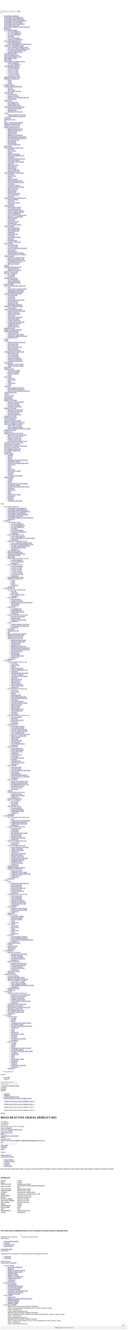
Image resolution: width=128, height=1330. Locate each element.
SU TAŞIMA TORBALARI (12, 450)
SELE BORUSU (12, 251)
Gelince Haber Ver (6, 1155)
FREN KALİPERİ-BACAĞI (16, 155)
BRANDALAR (12, 133)
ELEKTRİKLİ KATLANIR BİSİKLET (15, 20)
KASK (6, 341)
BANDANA (11, 469)
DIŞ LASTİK (11, 275)
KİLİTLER (7, 118)
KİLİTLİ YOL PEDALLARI (16, 259)
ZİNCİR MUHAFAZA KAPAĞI (17, 137)
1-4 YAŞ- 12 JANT (13, 69)
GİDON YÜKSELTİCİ (14, 242)
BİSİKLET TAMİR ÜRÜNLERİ (13, 306)
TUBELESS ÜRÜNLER (11, 331)
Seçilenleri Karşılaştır (6, 1249)
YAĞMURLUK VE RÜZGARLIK (18, 460)
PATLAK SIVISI (12, 295)
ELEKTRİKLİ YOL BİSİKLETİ (13, 22)
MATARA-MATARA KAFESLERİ (14, 107)
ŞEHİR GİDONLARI (14, 229)
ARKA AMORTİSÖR (14, 281)
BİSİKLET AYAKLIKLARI (12, 124)
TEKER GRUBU (9, 206)
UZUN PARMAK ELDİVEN (16, 389)
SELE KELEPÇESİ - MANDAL (17, 254)
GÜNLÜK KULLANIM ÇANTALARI (15, 446)
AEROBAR (11, 232)
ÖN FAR (10, 88)
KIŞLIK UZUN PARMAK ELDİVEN (19, 391)
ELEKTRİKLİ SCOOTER (11, 25)
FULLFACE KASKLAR (15, 347)
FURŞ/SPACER (12, 240)
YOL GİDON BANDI (14, 237)
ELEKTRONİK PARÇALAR (12, 267)
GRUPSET (11, 196)
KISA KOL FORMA (14, 372)
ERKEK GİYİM (8, 477)
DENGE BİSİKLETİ (14, 68)
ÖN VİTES (11, 149)
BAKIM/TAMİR (9, 284)
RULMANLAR (12, 223)
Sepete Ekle (4, 1145)
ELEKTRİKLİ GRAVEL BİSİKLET (14, 24)
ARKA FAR (11, 89)
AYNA (6, 113)
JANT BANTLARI (13, 221)
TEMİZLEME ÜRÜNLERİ (15, 292)
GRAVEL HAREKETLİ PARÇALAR (15, 198)
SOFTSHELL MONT (14, 461)
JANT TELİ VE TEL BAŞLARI (17, 215)
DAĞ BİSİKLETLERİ (10, 30)
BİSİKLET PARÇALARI (15, 1272)
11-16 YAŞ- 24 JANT (14, 75)
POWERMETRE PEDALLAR (16, 261)
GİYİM (6, 339)
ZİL (5, 121)
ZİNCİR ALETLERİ (13, 326)
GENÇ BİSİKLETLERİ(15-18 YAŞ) (14, 61)
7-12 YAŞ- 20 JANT (13, 74)
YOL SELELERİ (12, 246)
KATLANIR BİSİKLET (14, 42)
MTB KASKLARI (13, 345)
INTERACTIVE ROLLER (15, 410)
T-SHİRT (10, 455)
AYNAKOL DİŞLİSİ (14, 160)
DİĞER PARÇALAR (14, 171)
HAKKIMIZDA (12, 1284)
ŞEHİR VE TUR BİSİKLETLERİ (14, 46)
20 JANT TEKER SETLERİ (16, 212)
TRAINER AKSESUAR (15, 406)
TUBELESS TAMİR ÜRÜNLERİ (17, 336)
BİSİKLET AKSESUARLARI (16, 1270)
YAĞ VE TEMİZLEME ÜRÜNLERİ (14, 286)
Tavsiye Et (4, 1156)
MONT (10, 458)
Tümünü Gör (11, 519)
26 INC (10, 83)
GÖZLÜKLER (8, 363)
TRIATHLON (8, 397)
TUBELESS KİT (12, 337)
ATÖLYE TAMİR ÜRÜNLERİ (13, 309)
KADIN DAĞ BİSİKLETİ (15, 39)
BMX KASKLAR (13, 348)
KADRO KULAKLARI (11, 272)
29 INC (10, 82)
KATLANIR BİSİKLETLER (12, 41)
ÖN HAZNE (11, 220)
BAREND (11, 239)
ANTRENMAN (8, 399)
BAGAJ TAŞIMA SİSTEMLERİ (13, 122)
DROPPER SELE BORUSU (16, 253)
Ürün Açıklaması (8, 1159)
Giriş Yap (3, 1087)
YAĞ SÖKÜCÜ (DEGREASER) (17, 289)
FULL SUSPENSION (14, 38)
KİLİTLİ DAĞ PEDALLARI (16, 257)
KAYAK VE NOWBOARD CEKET (18, 463)
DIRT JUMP (7, 60)
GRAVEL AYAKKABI (14, 358)
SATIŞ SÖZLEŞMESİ (14, 1289)
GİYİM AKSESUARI (10, 392)
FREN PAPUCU (12, 166)
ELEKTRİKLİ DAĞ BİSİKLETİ (13, 17)
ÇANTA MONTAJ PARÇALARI (17, 441)
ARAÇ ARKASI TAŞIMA (15, 427)
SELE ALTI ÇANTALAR (15, 436)
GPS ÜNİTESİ (12, 99)
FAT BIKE (11, 36)
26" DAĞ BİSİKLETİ (14, 31)
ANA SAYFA (12, 1297)
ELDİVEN (7, 386)
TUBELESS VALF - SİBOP (16, 334)
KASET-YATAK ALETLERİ (16, 322)
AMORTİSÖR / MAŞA (11, 278)
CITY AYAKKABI (13, 356)
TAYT (9, 466)
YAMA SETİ (11, 297)
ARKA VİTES (12, 151)
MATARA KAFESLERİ (15, 108)
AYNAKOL (11, 157)
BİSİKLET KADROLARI (11, 79)
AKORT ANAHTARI (14, 314)
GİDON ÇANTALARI (14, 438)
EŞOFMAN (11, 488)
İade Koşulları (8, 1166)
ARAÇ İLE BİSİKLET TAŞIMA (13, 424)
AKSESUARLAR (9, 85)
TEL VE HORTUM (13, 170)
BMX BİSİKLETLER (10, 58)
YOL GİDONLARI (13, 231)
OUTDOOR (7, 452)
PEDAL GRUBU (9, 256)
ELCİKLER (11, 235)
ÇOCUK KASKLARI (14, 350)
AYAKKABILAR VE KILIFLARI (14, 352)
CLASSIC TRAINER (14, 405)
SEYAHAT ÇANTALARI (11, 447)
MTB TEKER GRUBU (14, 207)
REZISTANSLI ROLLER (15, 411)
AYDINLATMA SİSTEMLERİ (13, 86)
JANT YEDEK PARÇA (14, 224)
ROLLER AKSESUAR (14, 414)
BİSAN (3, 1113)
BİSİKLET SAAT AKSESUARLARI (18, 97)
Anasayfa (6, 1093)
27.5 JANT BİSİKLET (14, 64)
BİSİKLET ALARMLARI (15, 135)
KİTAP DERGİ (12, 143)
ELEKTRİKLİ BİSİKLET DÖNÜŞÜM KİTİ (17, 27)
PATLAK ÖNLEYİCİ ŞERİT (16, 300)
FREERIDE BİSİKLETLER (12, 77)
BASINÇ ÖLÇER (13, 303)
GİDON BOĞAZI (13, 234)
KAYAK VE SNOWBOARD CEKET (18, 486)
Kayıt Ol (6, 1079)
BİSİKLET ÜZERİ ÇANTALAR (13, 433)
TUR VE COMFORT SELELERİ (17, 248)
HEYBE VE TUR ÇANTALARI (17, 435)
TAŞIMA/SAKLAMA (10, 417)
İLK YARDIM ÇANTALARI (12, 449)
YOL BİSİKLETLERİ (10, 53)
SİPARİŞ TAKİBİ (13, 1303)
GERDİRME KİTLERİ (14, 323)
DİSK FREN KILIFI (13, 319)
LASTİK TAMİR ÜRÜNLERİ (13, 293)
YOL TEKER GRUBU (14, 209)
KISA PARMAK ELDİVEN (16, 388)
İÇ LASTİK (11, 276)
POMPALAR (8, 100)
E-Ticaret (59, 1327)
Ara (19, 11)
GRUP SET (11, 163)
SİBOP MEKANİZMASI (15, 304)
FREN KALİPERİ (13, 199)
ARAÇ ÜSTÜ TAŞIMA (14, 425)
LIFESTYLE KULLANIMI (15, 366)
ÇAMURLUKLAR (9, 119)
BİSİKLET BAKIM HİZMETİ (13, 330)
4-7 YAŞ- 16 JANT (13, 72)
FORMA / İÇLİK (9, 369)
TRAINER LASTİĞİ (10, 416)
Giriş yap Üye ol (8, 1071)
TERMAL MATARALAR (15, 111)
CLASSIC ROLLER (13, 413)
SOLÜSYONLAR (13, 301)
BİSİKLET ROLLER (10, 408)
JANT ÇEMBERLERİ (14, 213)
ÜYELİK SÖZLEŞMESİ (15, 1287)
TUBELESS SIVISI (13, 333)
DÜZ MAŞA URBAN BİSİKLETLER (19, 49)
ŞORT (9, 381)
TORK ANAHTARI (13, 312)
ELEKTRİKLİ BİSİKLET (11, 16)
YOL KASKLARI (13, 344)
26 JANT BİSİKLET (14, 63)
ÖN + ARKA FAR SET (14, 91)
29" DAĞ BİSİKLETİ (14, 35)
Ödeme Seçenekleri (9, 1161)
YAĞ (9, 287)
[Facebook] (7, 1258)
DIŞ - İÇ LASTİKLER (10, 273)
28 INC (10, 80)
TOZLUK (10, 474)
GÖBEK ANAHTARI (14, 320)
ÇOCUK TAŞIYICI (9, 419)
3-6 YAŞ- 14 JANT (13, 71)
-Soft (56, 1327)
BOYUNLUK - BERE (14, 471)
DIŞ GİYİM (7, 367)
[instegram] (7, 1256)
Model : (6, 1133)
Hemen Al (3, 1147)
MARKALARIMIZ (13, 1302)
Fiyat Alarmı (10, 1156)
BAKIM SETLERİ (9, 328)
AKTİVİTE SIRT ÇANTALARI (13, 443)
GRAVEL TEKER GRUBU (16, 210)
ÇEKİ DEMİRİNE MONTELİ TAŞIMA (19, 428)
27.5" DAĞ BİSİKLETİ (14, 33)
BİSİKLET (7, 28)
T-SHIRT (10, 479)
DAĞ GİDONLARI (13, 228)
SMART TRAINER (13, 403)
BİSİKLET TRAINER (10, 400)
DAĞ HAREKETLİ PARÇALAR (14, 173)
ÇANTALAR (8, 432)
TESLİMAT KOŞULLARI (15, 1286)
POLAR (10, 457)
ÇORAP (6, 394)
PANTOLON (11, 383)
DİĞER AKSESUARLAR (11, 127)
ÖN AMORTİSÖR (13, 279)
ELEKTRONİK (8, 93)
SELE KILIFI (11, 250)
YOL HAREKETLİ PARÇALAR (13, 148)
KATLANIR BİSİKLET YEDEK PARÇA (20, 44)
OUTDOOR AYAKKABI (15, 475)
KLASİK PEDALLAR (14, 262)
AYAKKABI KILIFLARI (15, 361)
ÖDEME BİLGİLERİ (14, 1294)
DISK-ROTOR (12, 168)
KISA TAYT (11, 378)
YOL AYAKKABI (13, 355)
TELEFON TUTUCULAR (12, 126)
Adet (2, 1142)
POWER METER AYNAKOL (16, 159)
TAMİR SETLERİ (13, 325)
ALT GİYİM (7, 377)
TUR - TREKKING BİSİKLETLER (18, 47)
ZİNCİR (6, 265)
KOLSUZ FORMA (13, 373)
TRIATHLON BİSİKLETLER (13, 57)
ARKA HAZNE (12, 218)
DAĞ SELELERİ (13, 245)
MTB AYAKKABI (13, 353)
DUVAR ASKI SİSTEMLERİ (12, 421)
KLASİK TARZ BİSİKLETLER (17, 50)
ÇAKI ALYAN (12, 308)
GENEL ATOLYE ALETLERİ (16, 311)
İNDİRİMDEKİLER (13, 1300)
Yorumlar (6, 1163)
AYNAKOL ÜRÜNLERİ (15, 317)
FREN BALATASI (13, 165)
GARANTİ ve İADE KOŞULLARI (18, 1291)
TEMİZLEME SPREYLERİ (16, 290)
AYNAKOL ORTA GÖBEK (16, 162)
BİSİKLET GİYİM (13, 1275)
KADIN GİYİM (8, 454)
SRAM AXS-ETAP (13, 268)
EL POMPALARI (13, 102)
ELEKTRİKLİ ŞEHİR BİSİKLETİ (14, 19)
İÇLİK (9, 375)
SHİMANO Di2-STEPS (14, 270)
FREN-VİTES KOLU (14, 154)
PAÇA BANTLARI (13, 140)
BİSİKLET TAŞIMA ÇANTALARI (14, 422)
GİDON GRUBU (9, 226)
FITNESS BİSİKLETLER (15, 52)
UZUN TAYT (12, 380)
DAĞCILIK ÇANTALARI (12, 444)
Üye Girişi (7, 1077)
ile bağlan (3, 1089)
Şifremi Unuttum (14, 1086)
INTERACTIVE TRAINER (16, 402)
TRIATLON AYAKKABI (15, 359)
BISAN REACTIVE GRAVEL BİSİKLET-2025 (18, 1098)
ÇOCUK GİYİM (9, 395)
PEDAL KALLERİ (13, 264)
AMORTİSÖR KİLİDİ (14, 282)
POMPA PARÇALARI (14, 105)
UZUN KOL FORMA (14, 370)
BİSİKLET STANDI (10, 430)
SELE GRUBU (8, 243)
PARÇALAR (8, 146)
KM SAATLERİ (12, 94)
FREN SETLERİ (12, 179)
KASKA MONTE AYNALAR (16, 116)
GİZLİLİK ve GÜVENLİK (15, 1292)
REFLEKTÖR (12, 141)
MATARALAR (12, 110)
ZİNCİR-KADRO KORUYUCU (17, 138)
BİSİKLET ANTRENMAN (15, 1276)
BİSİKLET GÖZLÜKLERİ (15, 364)
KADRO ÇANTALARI (14, 439)
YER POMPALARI (13, 104)
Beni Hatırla (6, 1086)
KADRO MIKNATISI (14, 144)
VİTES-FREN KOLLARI (15, 180)
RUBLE (10, 152)
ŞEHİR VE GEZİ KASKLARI (16, 342)
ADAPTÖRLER (12, 132)
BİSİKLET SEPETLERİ (15, 130)
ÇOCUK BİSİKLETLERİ (11, 66)
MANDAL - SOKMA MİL (15, 217)
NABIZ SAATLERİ (13, 96)
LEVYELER (11, 298)
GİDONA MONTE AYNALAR (17, 115)
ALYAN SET (11, 315)
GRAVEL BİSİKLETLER (11, 55)
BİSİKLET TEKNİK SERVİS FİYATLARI (20, 1298)
